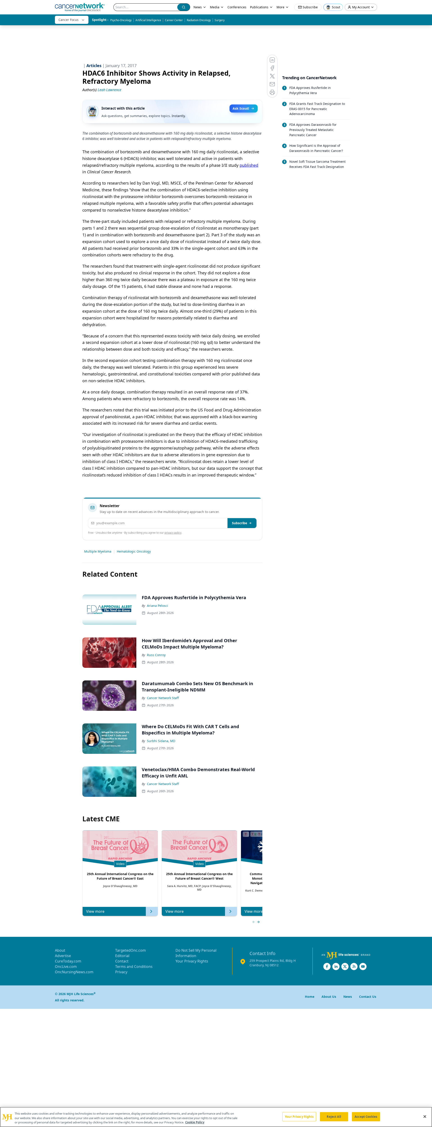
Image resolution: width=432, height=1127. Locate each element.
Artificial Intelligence (148, 20)
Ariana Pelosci (157, 605)
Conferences (236, 7)
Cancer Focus (68, 20)
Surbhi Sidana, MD (161, 741)
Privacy (121, 971)
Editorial (122, 955)
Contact (121, 961)
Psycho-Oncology (121, 20)
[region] (216, 1117)
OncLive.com (66, 966)
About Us (329, 996)
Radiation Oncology (199, 20)
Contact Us (367, 996)
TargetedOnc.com (130, 950)
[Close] (425, 1116)
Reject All (334, 1116)
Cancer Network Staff (163, 698)
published (249, 165)
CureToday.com (68, 961)
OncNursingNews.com (74, 971)
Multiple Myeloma (97, 551)
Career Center (174, 20)
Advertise (63, 955)
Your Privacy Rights (192, 961)
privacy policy (172, 533)
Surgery (220, 20)
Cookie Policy (194, 1122)
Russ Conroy (156, 655)
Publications (259, 7)
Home (309, 996)
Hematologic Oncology (134, 551)
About (60, 950)
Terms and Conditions (134, 966)
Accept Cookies (366, 1116)
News (198, 7)
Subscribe (239, 523)
